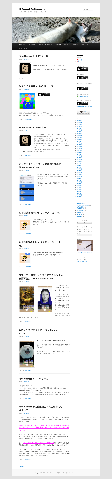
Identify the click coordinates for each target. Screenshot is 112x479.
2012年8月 (79, 193)
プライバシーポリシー (82, 261)
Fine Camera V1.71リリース (33, 378)
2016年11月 (80, 132)
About (25, 48)
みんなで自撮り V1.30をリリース (36, 86)
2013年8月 (79, 171)
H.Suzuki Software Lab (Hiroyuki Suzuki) (57, 473)
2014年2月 (79, 159)
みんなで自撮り (33, 44)
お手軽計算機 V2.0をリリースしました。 (40, 212)
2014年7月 (79, 152)
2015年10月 (80, 143)
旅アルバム (75, 44)
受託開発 (79, 212)
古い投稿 (21, 466)
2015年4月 (79, 146)
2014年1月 (79, 161)
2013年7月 (79, 172)
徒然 (20, 48)
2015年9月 (79, 145)
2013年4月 (79, 178)
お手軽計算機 (58, 44)
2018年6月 (79, 122)
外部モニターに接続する (45, 44)
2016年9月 (79, 134)
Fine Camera (22, 44)
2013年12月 (80, 163)
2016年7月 (79, 137)
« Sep (80, 235)
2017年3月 (79, 128)
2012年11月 (80, 187)
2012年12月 (80, 185)
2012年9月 (79, 191)
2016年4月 (79, 139)
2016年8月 (79, 135)
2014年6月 (79, 154)
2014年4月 (79, 156)
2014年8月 (79, 150)
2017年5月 (79, 126)
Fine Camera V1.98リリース (33, 55)
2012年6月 (79, 195)
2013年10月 (80, 167)
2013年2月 (79, 182)
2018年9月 (79, 121)
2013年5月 (79, 176)
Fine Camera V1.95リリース (33, 127)
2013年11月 (80, 165)
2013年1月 (79, 184)
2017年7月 (79, 124)
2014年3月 (79, 158)
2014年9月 (79, 148)
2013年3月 (79, 180)
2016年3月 (79, 141)
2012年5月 (79, 197)
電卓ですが (67, 44)
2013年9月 (79, 169)
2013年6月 (79, 174)
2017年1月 (79, 130)
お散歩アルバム (85, 44)
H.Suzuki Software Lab (33, 9)
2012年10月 (80, 189)
